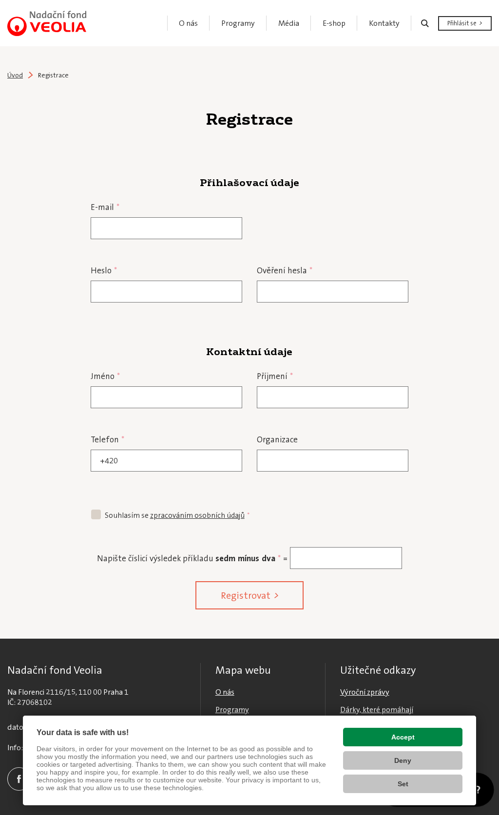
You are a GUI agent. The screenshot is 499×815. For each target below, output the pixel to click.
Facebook (19, 779)
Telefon (107, 439)
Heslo (104, 270)
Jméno (105, 376)
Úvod (15, 75)
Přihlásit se (462, 23)
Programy (232, 709)
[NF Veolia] (46, 23)
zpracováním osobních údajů (197, 515)
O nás (224, 692)
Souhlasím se (177, 515)
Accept (403, 737)
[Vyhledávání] (424, 23)
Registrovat (245, 595)
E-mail (105, 207)
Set (403, 784)
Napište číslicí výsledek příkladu (155, 558)
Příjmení (275, 376)
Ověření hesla (284, 270)
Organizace (277, 439)
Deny (402, 760)
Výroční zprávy (364, 692)
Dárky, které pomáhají (376, 709)
